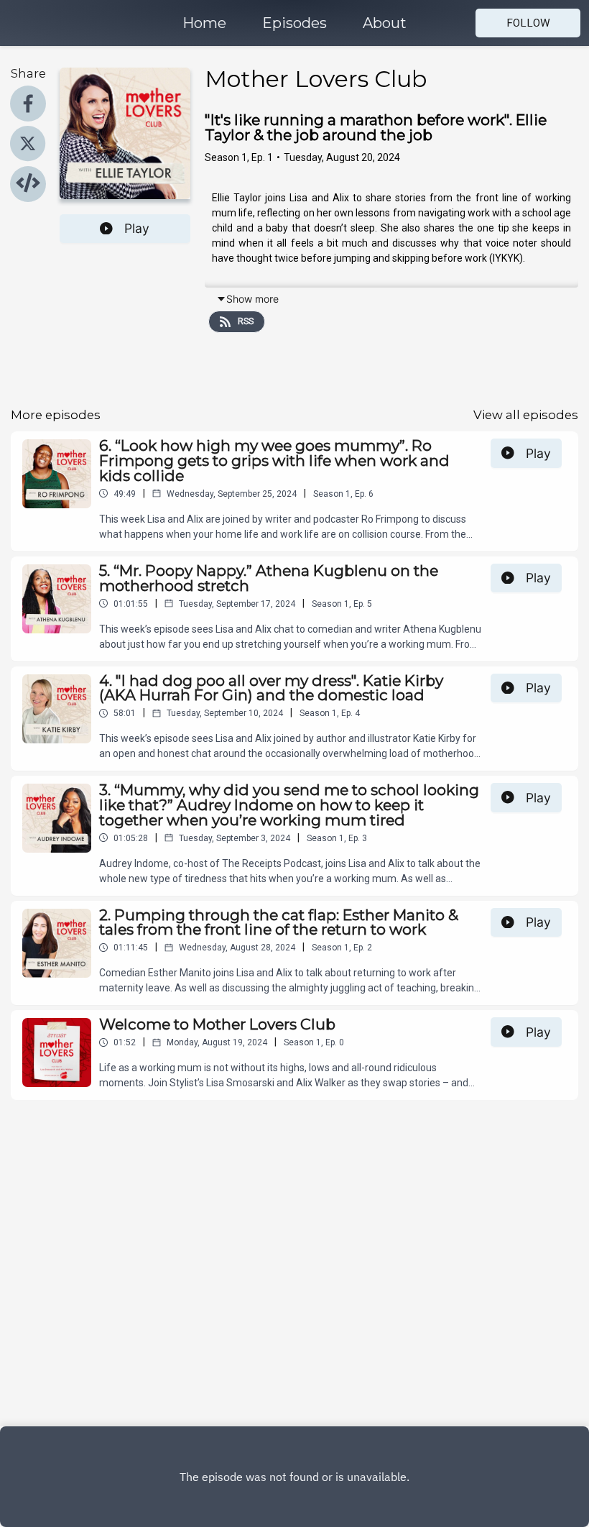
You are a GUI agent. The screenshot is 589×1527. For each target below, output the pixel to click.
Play (136, 228)
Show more (252, 299)
